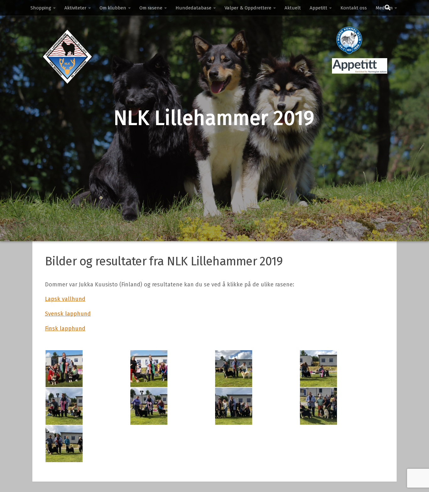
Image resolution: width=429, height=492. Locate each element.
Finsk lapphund (65, 328)
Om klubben (113, 8)
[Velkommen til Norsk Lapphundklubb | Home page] (67, 56)
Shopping (40, 8)
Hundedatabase (193, 8)
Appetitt (318, 8)
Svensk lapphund (68, 313)
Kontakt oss (353, 8)
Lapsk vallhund (65, 299)
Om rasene (150, 8)
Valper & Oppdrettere (248, 8)
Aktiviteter (75, 8)
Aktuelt (293, 8)
